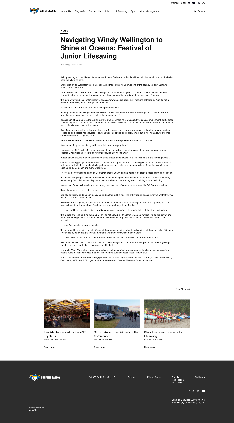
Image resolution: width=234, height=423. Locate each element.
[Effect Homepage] (33, 410)
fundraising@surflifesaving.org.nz (188, 402)
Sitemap (132, 377)
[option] (67, 326)
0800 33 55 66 (198, 399)
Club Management (150, 11)
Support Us (95, 11)
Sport (134, 11)
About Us (66, 11)
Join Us (109, 11)
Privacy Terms (154, 377)
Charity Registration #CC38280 (178, 379)
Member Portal (178, 2)
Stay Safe (80, 11)
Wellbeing (200, 377)
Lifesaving (121, 11)
